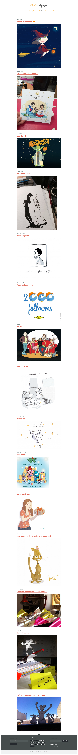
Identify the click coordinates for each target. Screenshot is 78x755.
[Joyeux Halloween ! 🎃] (39, 67)
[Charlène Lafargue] (39, 6)
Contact (42, 11)
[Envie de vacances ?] (37, 689)
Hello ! (27, 11)
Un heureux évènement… (27, 74)
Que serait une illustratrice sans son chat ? (34, 536)
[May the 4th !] (39, 167)
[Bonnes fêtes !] (33, 488)
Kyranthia (46, 751)
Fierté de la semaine (25, 285)
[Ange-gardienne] (31, 530)
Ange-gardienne (23, 494)
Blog (32, 11)
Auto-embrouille (23, 173)
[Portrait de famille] (39, 360)
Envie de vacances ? (25, 633)
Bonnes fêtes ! (22, 454)
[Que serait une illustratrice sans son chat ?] (39, 585)
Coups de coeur (42, 740)
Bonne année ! (22, 419)
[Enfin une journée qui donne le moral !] (39, 730)
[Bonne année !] (39, 448)
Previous (12, 732)
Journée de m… (23, 366)
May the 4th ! (22, 136)
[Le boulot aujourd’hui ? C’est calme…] (39, 626)
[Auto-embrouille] (37, 229)
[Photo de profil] (39, 279)
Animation (32, 740)
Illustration (37, 744)
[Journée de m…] (39, 412)
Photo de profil (23, 236)
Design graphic (33, 742)
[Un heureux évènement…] (37, 130)
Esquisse (32, 744)
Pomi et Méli (49, 11)
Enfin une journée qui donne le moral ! (32, 695)
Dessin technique (41, 742)
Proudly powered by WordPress (36, 751)
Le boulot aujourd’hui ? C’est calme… (32, 591)
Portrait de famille (24, 326)
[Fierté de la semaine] (39, 320)
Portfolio (37, 11)
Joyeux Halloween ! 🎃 (26, 21)
